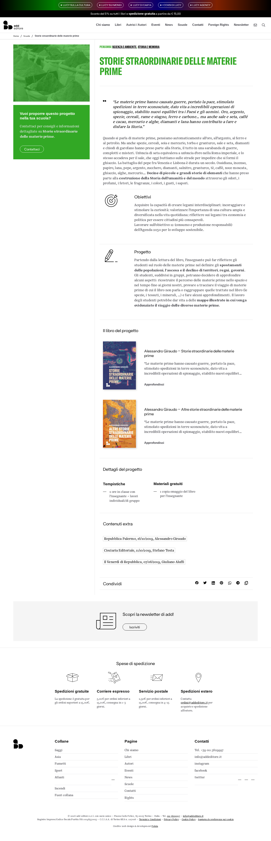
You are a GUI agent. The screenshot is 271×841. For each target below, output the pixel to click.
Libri (118, 25)
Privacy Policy (171, 819)
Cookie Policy (189, 819)
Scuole (182, 25)
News (169, 25)
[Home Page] (13, 25)
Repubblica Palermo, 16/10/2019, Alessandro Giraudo (145, 538)
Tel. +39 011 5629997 (209, 750)
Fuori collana (64, 795)
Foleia (155, 826)
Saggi (58, 750)
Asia (58, 757)
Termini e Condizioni (150, 819)
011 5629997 (173, 816)
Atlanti (59, 777)
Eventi (155, 25)
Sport (58, 770)
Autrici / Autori (136, 25)
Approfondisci (154, 384)
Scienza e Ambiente (124, 47)
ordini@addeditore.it (194, 703)
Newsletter (241, 25)
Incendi (60, 788)
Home (16, 36)
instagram (202, 763)
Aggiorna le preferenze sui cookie (216, 819)
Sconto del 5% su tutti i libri (108, 13)
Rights (129, 798)
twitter (200, 777)
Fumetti (60, 763)
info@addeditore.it (208, 757)
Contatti (197, 25)
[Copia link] (247, 583)
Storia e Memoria (149, 47)
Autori (129, 763)
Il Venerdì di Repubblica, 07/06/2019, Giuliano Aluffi (144, 561)
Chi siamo (103, 25)
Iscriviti (134, 627)
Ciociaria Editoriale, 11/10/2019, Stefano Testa (139, 550)
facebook (201, 770)
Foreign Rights (218, 25)
